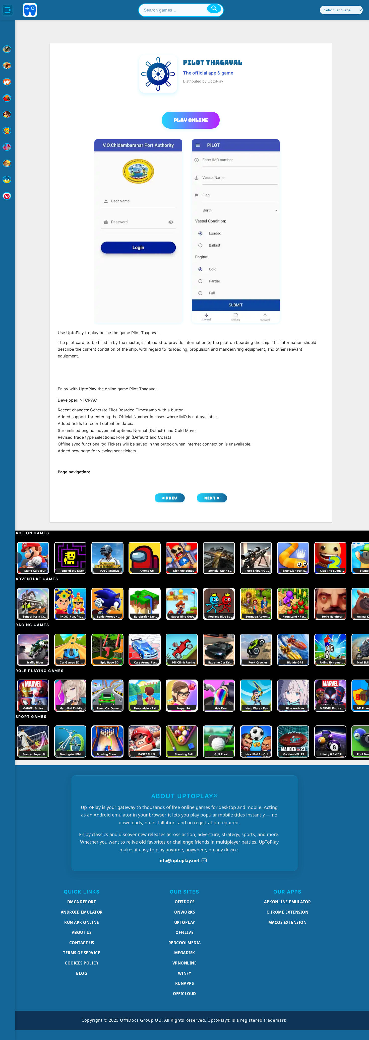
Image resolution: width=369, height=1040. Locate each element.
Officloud (184, 993)
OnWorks (184, 912)
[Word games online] (8, 179)
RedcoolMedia (184, 942)
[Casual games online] (8, 98)
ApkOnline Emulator (287, 901)
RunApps (184, 983)
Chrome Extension (287, 912)
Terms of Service (81, 952)
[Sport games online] (8, 147)
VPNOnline (184, 962)
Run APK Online (81, 922)
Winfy (184, 973)
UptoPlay (184, 922)
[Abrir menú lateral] (8, 10)
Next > (212, 498)
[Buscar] (214, 8)
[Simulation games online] (8, 130)
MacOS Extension (287, 922)
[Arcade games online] (8, 65)
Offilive (184, 932)
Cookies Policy (81, 962)
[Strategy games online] (8, 163)
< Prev (169, 498)
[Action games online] (8, 49)
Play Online (191, 120)
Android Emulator (82, 912)
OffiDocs (185, 901)
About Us (82, 932)
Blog (81, 973)
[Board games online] (8, 82)
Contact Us (81, 942)
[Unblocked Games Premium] (8, 196)
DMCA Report (81, 901)
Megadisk (184, 952)
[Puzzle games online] (8, 114)
